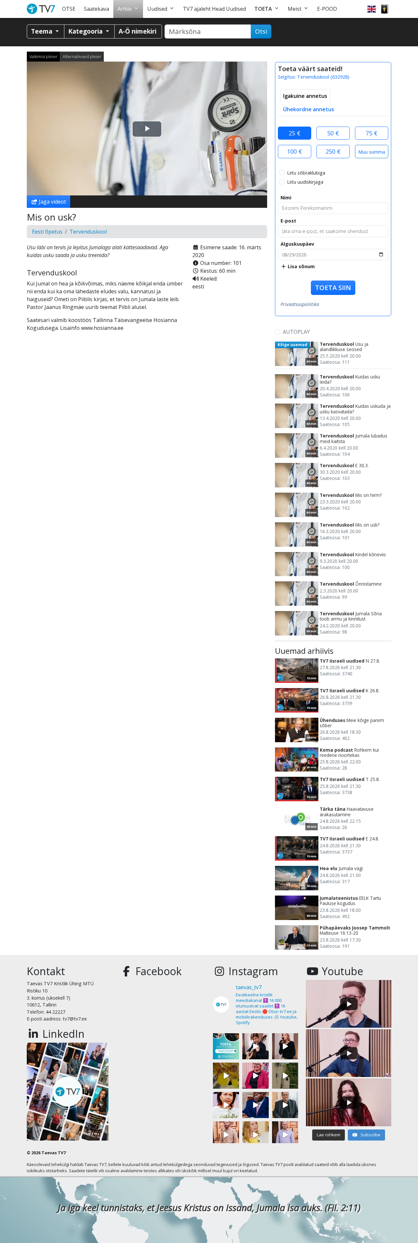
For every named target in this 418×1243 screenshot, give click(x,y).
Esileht (42, 9)
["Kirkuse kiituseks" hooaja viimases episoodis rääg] (255, 1076)
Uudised (157, 8)
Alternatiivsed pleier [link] (82, 56)
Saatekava (96, 8)
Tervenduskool (88, 231)
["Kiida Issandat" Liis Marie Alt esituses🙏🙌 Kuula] (285, 1046)
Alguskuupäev (297, 244)
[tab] (305, 96)
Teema (42, 31)
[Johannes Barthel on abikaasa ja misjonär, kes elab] (285, 1105)
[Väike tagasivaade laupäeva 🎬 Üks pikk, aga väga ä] (285, 1076)
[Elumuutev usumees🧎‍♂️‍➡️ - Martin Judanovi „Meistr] (226, 1134)
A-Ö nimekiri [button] (137, 31)
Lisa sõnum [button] (300, 266)
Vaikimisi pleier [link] (43, 56)
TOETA (263, 8)
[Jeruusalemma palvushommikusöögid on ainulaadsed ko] (255, 1105)
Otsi (261, 31)
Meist (294, 8)
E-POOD (327, 8)
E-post (288, 221)
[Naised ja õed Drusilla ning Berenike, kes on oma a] (226, 1105)
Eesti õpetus (47, 231)
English (371, 9)
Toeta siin (333, 287)
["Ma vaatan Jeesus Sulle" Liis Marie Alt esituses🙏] (255, 1046)
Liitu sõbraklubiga (306, 173)
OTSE (68, 8)
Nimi (286, 197)
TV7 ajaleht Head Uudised (214, 8)
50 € (333, 133)
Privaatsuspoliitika (300, 304)
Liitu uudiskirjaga (305, 182)
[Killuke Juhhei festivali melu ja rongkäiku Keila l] (226, 1076)
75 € (372, 133)
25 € (294, 133)
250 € (333, 151)
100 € (294, 151)
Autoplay (296, 331)
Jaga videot (52, 201)
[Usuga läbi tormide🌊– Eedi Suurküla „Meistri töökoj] (285, 1134)
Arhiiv (125, 8)
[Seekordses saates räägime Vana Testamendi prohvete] (255, 1134)
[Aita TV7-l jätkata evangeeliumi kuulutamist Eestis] (226, 1046)
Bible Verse (384, 9)
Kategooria (86, 31)
